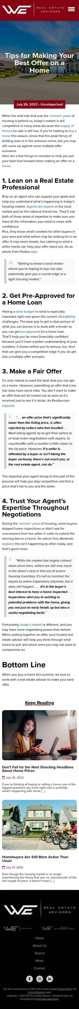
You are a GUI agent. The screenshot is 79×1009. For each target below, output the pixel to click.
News (39, 960)
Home (39, 938)
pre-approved (30, 331)
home (6, 166)
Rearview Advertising (48, 999)
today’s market (31, 624)
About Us (39, 945)
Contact (39, 968)
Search (40, 953)
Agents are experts (40, 206)
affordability (66, 316)
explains (8, 405)
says (34, 251)
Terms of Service (36, 992)
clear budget (25, 311)
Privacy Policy (64, 989)
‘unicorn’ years (60, 115)
